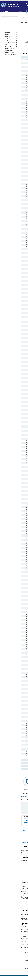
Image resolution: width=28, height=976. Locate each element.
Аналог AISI (24, 832)
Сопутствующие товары (10, 54)
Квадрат (7, 22)
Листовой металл (9, 26)
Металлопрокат (24, 14)
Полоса (6, 30)
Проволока (7, 32)
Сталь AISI (24, 830)
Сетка (6, 38)
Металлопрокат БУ (9, 50)
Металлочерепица (9, 28)
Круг (6, 24)
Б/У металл (20, 11)
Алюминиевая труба (9, 52)
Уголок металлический (10, 42)
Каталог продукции (7, 11)
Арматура (7, 18)
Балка (6, 20)
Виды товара (5, 15)
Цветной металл (8, 46)
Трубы (6, 40)
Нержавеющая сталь (9, 48)
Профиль (7, 34)
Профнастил (8, 36)
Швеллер (7, 44)
